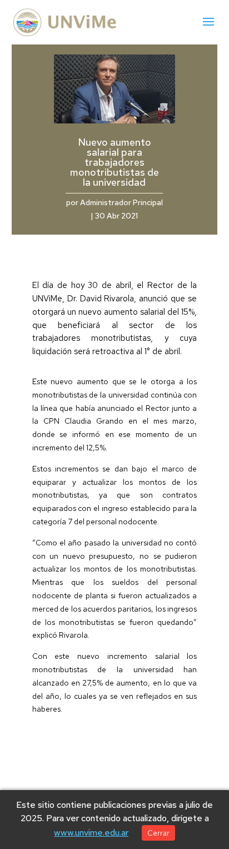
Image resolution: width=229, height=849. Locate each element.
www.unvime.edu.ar (91, 832)
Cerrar (158, 833)
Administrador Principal (121, 202)
